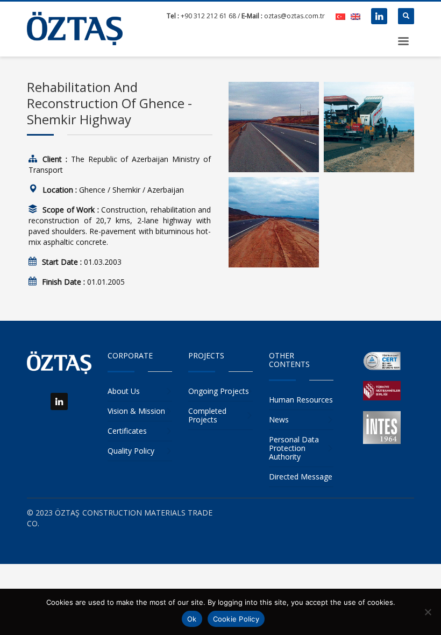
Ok (192, 619)
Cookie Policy (236, 619)
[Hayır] (427, 611)
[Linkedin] (379, 16)
